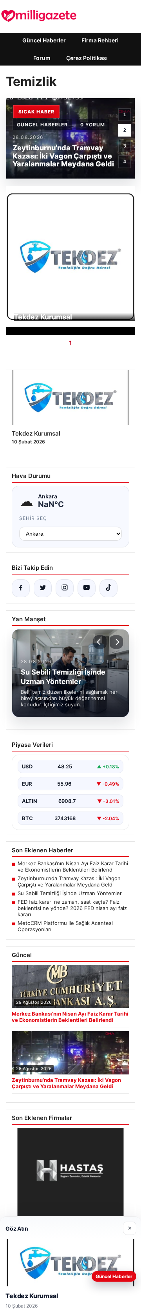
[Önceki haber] (100, 642)
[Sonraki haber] (116, 642)
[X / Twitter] (43, 588)
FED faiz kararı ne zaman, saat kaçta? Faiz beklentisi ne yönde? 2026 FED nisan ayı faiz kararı (72, 908)
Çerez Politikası (87, 58)
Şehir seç (33, 518)
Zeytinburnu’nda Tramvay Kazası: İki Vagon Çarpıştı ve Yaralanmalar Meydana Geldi (69, 881)
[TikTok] (108, 588)
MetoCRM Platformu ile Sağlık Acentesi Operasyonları (65, 926)
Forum (42, 58)
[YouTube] (87, 588)
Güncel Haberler (44, 40)
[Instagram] (65, 588)
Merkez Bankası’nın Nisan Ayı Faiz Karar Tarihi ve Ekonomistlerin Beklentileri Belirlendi (73, 866)
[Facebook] (21, 588)
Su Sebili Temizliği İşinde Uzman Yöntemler (70, 893)
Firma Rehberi (100, 40)
